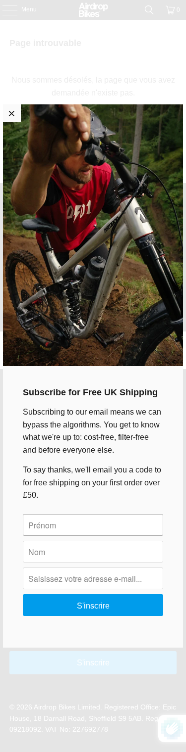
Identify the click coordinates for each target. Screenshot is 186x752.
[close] (12, 113)
